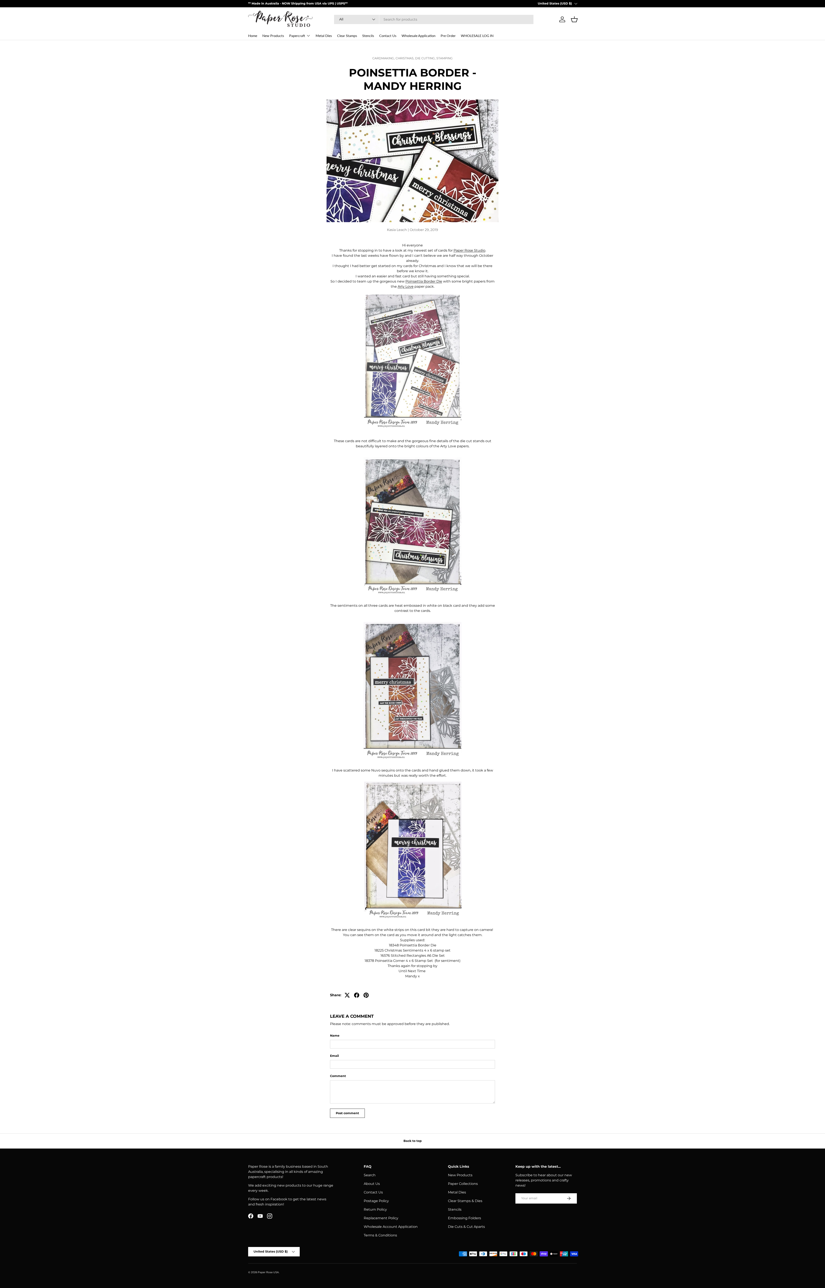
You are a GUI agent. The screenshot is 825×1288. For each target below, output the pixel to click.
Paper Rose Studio (469, 250)
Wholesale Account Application (391, 1227)
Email (334, 1056)
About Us (372, 1184)
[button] (574, 19)
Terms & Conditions (380, 1235)
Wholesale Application (418, 36)
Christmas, (405, 58)
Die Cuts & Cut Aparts (466, 1227)
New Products (273, 36)
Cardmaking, (384, 58)
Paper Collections (463, 1184)
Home (252, 36)
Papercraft (297, 36)
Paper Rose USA (268, 1272)
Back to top (412, 1141)
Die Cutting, (425, 58)
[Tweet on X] (347, 995)
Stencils (368, 36)
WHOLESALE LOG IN (477, 36)
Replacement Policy (381, 1218)
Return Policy (375, 1209)
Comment (338, 1076)
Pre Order (448, 36)
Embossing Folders (464, 1218)
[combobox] (433, 19)
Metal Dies (324, 36)
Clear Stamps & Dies (465, 1201)
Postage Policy (376, 1201)
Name (334, 1035)
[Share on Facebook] (356, 995)
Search (370, 1175)
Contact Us (387, 36)
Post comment (347, 1113)
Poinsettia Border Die (423, 281)
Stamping (444, 58)
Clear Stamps (347, 36)
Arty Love (406, 286)
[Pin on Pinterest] (366, 995)
